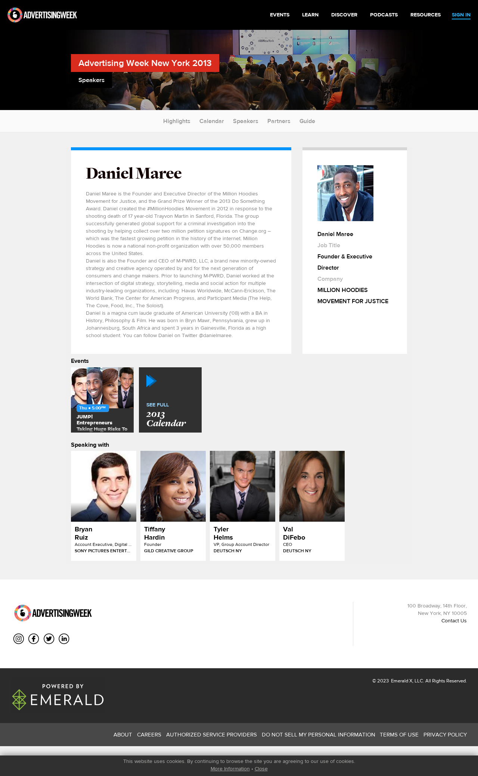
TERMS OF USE (399, 734)
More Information (230, 769)
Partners (279, 121)
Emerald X (401, 681)
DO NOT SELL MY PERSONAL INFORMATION (318, 734)
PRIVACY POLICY (445, 734)
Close (261, 769)
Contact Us (454, 620)
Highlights (176, 121)
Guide (307, 121)
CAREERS (149, 734)
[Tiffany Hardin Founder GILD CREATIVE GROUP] (173, 486)
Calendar (211, 121)
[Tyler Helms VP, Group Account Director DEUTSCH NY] (242, 486)
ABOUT (123, 734)
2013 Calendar (166, 415)
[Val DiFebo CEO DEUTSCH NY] (312, 486)
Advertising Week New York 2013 (145, 63)
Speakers (245, 121)
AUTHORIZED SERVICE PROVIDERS (211, 734)
